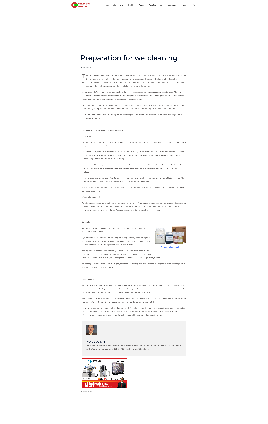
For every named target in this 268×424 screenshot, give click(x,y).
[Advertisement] (134, 25)
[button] (194, 5)
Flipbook (184, 5)
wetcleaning (87, 391)
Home (107, 5)
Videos (141, 5)
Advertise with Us (155, 5)
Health (130, 5)
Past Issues (171, 5)
